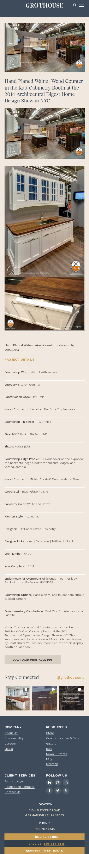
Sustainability (14, 738)
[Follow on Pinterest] (57, 790)
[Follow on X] (66, 790)
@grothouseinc (70, 677)
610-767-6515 (54, 843)
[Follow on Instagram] (57, 782)
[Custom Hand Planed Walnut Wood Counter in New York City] (45, 221)
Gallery (51, 743)
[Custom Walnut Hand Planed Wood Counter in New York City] (45, 133)
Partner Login (14, 781)
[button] (18, 698)
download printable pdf (33, 659)
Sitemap (52, 764)
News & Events (56, 754)
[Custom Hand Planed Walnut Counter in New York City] (45, 304)
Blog (49, 748)
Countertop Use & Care (62, 738)
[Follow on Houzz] (49, 782)
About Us (11, 733)
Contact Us (12, 792)
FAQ (49, 759)
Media (9, 748)
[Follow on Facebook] (49, 790)
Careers (10, 743)
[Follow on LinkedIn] (66, 782)
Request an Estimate (20, 786)
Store (50, 733)
